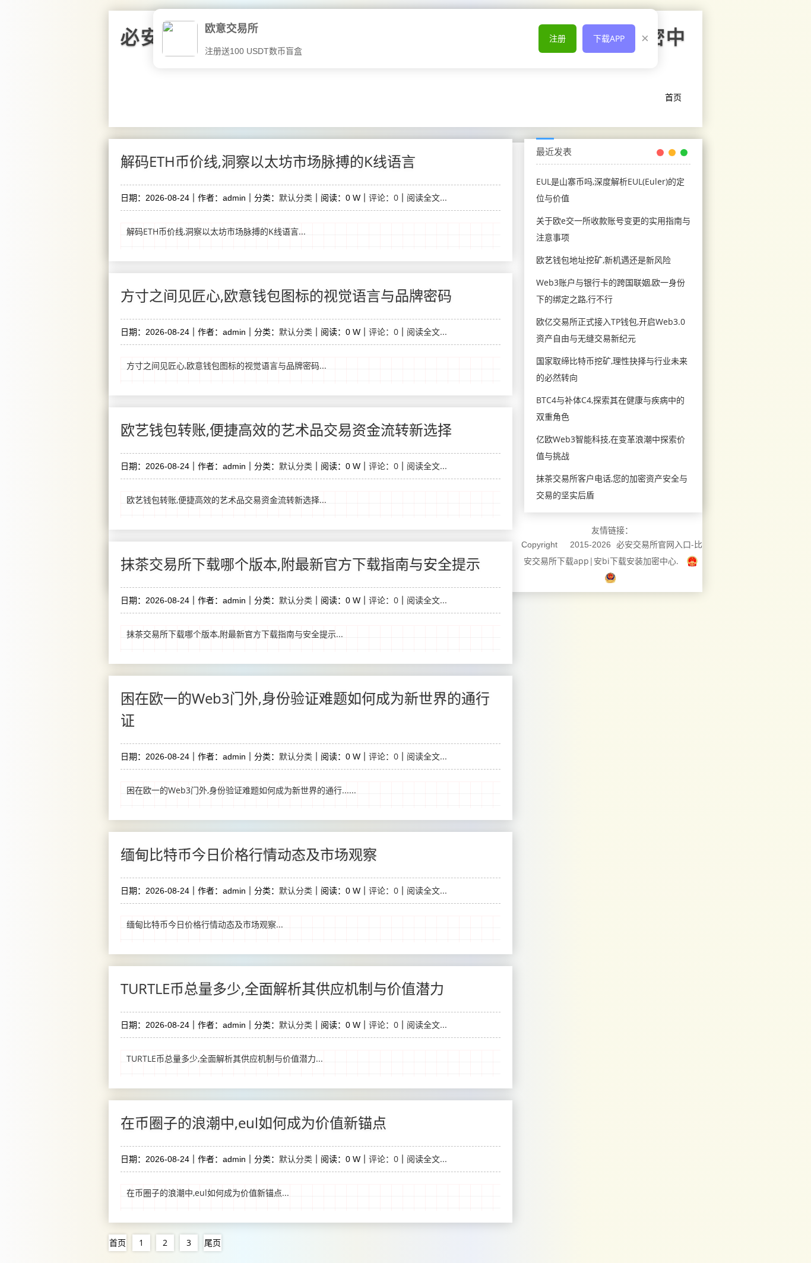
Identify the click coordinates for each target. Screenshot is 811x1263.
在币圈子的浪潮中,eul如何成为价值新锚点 (254, 1122)
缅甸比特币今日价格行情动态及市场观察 (249, 854)
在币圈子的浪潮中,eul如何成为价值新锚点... (207, 1192)
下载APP (609, 38)
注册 (557, 38)
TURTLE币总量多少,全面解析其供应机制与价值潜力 (282, 988)
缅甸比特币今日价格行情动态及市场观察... (204, 924)
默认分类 (295, 197)
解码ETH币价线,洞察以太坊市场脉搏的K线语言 (268, 161)
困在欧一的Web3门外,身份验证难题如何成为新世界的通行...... (241, 790)
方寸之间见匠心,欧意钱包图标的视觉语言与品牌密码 (286, 295)
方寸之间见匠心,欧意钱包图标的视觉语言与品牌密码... (226, 365)
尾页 (212, 1242)
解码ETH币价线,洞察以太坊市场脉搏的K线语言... (216, 231)
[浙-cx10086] (692, 560)
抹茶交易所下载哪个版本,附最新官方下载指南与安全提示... (234, 634)
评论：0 (383, 197)
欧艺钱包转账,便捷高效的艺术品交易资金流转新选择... (226, 499)
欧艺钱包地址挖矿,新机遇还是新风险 (603, 259)
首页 (673, 97)
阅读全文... (427, 197)
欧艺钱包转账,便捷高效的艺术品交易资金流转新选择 (286, 429)
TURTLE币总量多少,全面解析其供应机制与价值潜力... (224, 1058)
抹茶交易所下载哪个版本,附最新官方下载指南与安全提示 (300, 564)
